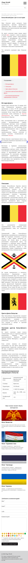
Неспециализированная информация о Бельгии (11, 96)
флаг (8, 35)
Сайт (3, 511)
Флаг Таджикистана (9, 444)
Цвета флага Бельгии (11, 89)
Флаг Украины (7, 486)
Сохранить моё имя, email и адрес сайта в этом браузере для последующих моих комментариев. (13, 539)
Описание (8, 86)
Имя (3, 501)
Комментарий (5, 516)
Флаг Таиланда (7, 465)
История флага (9, 84)
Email (3, 506)
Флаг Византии (7, 422)
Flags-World (6, 2)
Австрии (10, 135)
